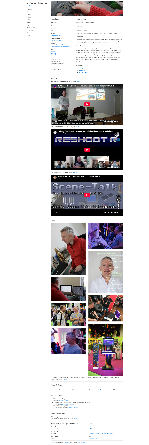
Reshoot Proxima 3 (55, 55)
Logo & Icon (30, 25)
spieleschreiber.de (32, 5)
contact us (63, 379)
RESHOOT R (54, 53)
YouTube (78, 81)
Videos (29, 19)
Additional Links (31, 30)
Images (29, 22)
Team (28, 32)
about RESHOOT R (64, 400)
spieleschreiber (54, 24)
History (29, 14)
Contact (29, 35)
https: (75, 418)
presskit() (53, 442)
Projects (29, 17)
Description (30, 11)
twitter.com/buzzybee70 (57, 45)
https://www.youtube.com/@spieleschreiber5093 (101, 433)
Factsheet (29, 9)
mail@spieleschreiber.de (57, 40)
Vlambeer (66, 442)
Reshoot (53, 51)
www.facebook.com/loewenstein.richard (60, 46)
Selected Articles (31, 27)
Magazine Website (73, 407)
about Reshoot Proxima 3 (67, 404)
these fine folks (81, 442)
